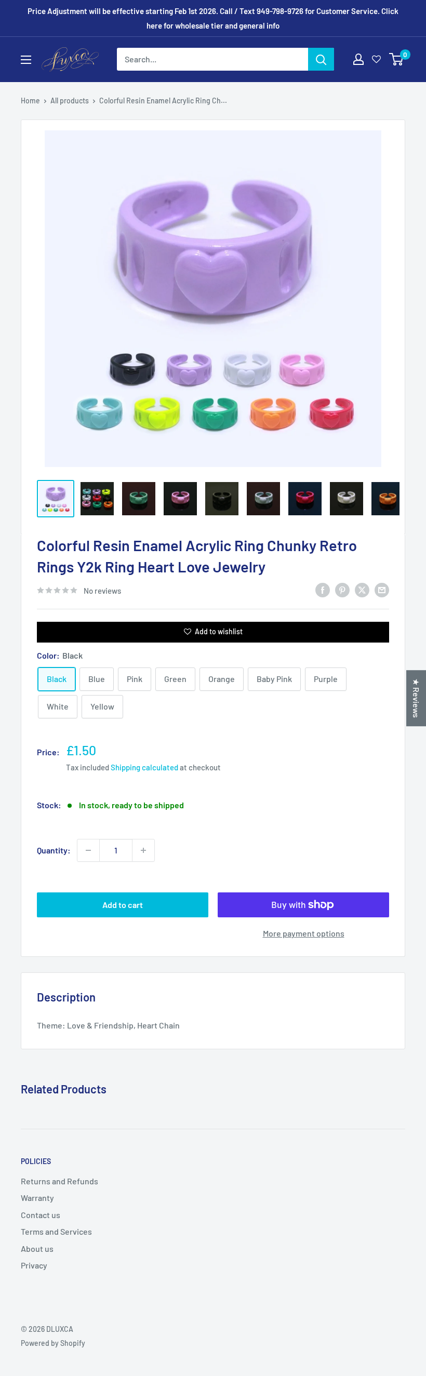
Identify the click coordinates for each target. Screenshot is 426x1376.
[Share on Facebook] (322, 589)
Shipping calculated (144, 767)
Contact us (40, 1215)
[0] (396, 59)
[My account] (358, 59)
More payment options (303, 933)
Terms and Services (56, 1231)
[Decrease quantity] (88, 850)
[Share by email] (382, 589)
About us (37, 1248)
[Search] (321, 59)
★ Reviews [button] (416, 698)
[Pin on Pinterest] (342, 589)
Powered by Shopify (53, 1343)
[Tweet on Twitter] (362, 589)
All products (69, 100)
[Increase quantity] (143, 850)
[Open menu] (26, 60)
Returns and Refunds (59, 1181)
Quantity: (54, 850)
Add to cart (122, 905)
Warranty (37, 1198)
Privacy (34, 1265)
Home (30, 100)
